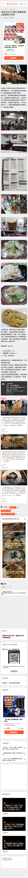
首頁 (1, 9)
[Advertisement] (14, 777)
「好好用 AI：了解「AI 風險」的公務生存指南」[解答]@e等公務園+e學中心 (13, 808)
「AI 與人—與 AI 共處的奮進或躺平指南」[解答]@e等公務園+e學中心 (14, 827)
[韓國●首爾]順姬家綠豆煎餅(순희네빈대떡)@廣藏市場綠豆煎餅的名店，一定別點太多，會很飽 (14, 446)
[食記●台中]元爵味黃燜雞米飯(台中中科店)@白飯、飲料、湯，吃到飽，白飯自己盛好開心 (14, 545)
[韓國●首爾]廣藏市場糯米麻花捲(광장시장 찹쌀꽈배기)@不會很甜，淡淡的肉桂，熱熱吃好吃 (14, 412)
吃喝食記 (6, 9)
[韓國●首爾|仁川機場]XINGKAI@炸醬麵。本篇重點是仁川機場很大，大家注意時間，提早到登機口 (14, 481)
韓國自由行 (4, 442)
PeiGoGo (12, 3)
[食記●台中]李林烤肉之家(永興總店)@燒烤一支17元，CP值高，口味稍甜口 (14, 573)
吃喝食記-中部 (12, 9)
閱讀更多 (19, 425)
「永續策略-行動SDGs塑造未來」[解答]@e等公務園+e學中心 (14, 846)
